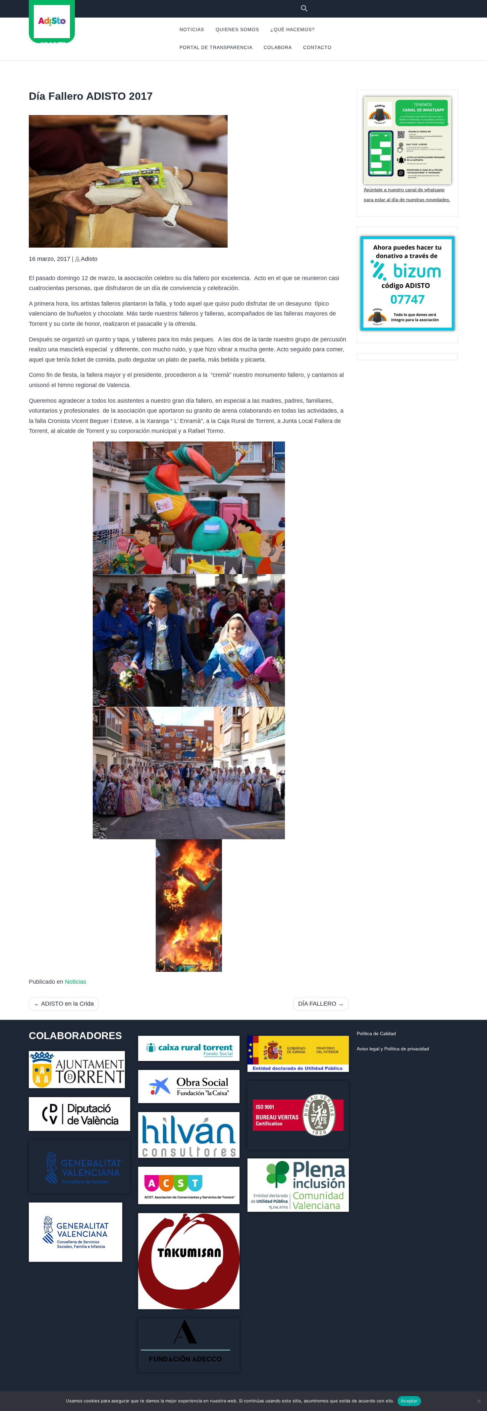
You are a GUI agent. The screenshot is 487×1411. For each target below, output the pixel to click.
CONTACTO (317, 47)
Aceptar (409, 1400)
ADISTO (51, 45)
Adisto (89, 259)
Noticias (75, 981)
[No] (478, 1401)
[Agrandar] (340, 1089)
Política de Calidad (376, 1033)
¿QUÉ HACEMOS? (292, 29)
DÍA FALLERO (317, 1003)
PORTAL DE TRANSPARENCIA (216, 47)
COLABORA (278, 47)
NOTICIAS (192, 29)
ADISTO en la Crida (67, 1003)
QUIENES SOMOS (237, 29)
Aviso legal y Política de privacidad (393, 1048)
